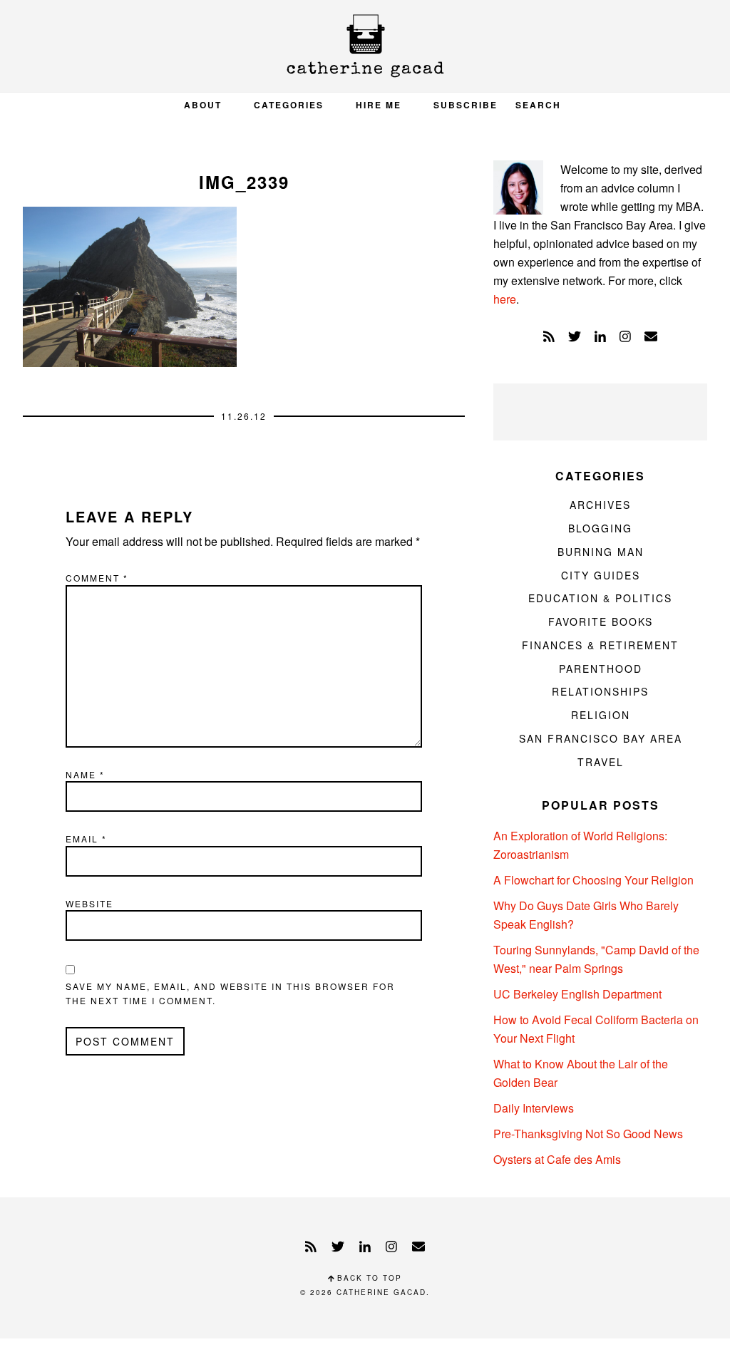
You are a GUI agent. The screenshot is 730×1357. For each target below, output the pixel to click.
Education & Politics (600, 598)
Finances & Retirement (600, 645)
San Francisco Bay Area (600, 738)
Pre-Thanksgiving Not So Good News (588, 1133)
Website (89, 903)
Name (85, 774)
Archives (600, 504)
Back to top (368, 1278)
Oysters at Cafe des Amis (557, 1159)
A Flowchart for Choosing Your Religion (593, 880)
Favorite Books (600, 621)
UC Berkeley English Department (577, 994)
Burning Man (600, 552)
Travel (600, 762)
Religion (600, 715)
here (504, 299)
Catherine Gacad (365, 46)
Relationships (600, 691)
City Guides (600, 575)
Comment (97, 578)
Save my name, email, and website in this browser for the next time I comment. (230, 993)
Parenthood (600, 668)
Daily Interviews (533, 1108)
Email (86, 838)
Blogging (600, 528)
